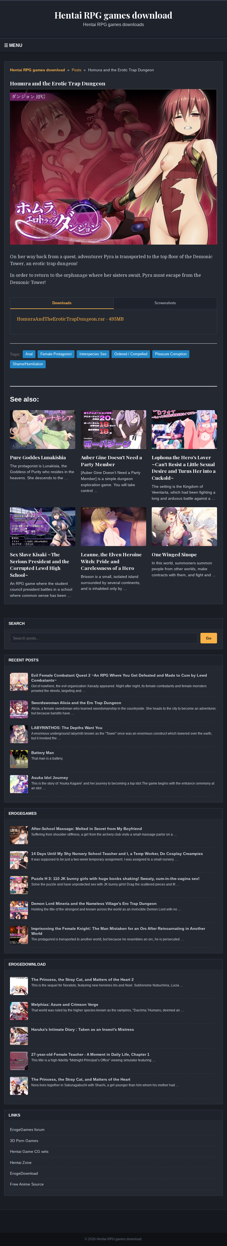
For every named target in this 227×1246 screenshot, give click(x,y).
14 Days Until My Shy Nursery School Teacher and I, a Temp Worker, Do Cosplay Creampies (117, 853)
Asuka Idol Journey (49, 777)
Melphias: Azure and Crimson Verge (64, 1004)
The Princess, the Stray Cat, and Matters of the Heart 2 (82, 979)
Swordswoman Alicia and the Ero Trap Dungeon (76, 703)
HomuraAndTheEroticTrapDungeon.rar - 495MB (70, 319)
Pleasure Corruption (171, 354)
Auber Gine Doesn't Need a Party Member (111, 460)
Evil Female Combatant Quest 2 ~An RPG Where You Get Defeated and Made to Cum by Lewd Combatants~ (119, 677)
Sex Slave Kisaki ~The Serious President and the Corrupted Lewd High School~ (39, 564)
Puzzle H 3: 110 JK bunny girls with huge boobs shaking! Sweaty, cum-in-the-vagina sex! (115, 878)
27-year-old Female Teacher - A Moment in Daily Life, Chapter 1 (90, 1054)
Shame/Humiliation (28, 364)
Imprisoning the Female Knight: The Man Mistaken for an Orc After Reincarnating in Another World (118, 931)
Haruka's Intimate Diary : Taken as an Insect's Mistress (82, 1029)
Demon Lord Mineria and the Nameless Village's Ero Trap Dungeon (94, 903)
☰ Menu (13, 45)
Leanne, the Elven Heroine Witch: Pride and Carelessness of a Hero (111, 561)
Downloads (61, 303)
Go (208, 638)
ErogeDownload (24, 1173)
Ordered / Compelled (130, 354)
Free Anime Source (27, 1184)
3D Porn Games (24, 1140)
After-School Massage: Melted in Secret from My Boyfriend (86, 828)
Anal (29, 354)
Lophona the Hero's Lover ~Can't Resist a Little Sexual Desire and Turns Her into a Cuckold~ (184, 467)
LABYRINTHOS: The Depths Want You (66, 727)
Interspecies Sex (93, 354)
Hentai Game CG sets (29, 1151)
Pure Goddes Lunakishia (38, 457)
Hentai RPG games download (37, 70)
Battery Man (42, 752)
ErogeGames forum (27, 1129)
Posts (76, 70)
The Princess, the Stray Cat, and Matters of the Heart (80, 1079)
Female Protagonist (56, 354)
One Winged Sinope (174, 554)
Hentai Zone (21, 1162)
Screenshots (165, 303)
